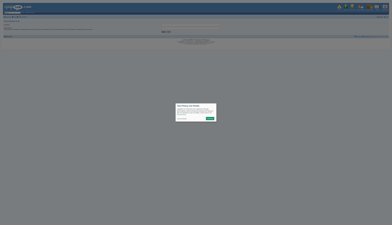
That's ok (210, 118)
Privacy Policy (181, 114)
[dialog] (196, 112)
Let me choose (182, 118)
